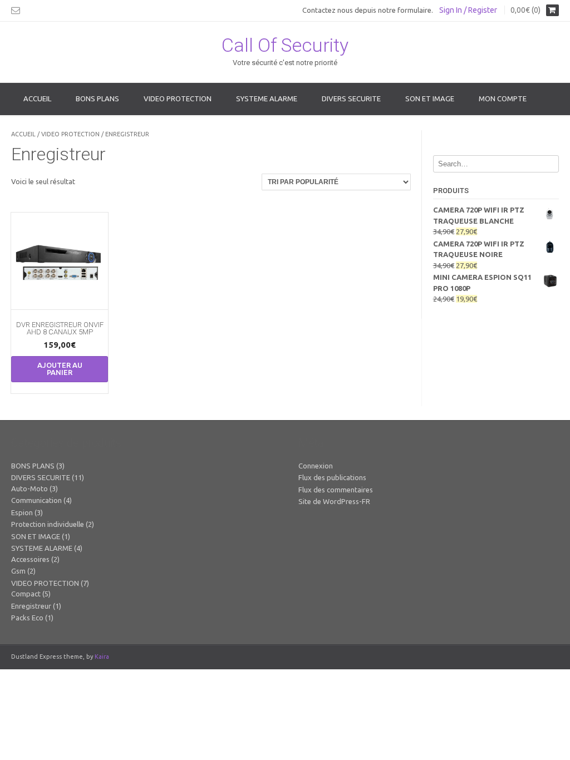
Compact (26, 594)
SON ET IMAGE (429, 98)
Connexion (315, 466)
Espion (22, 512)
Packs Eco (27, 617)
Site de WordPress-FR (334, 501)
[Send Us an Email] (15, 10)
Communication (36, 500)
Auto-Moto (29, 488)
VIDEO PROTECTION (178, 98)
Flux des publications (332, 477)
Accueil (37, 98)
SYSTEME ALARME (266, 98)
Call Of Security (285, 45)
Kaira (102, 656)
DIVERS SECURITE (351, 98)
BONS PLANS (97, 98)
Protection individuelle (47, 524)
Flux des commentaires (335, 489)
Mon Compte (503, 98)
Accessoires (30, 559)
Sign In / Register (468, 10)
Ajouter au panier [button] (59, 368)
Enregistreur (31, 606)
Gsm (18, 571)
